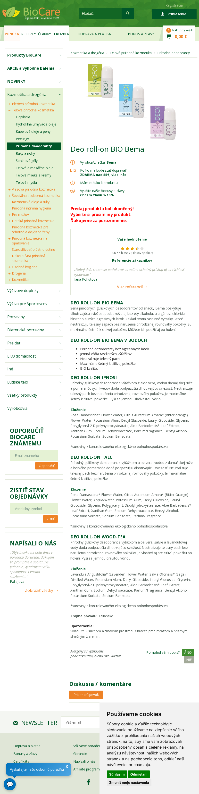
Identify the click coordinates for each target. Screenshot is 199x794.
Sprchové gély (27, 160)
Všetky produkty (22, 395)
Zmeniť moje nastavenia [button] (129, 782)
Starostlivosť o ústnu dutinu (33, 249)
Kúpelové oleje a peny (33, 131)
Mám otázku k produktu (99, 183)
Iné (10, 369)
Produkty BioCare (24, 55)
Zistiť (50, 519)
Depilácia (23, 117)
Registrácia (174, 5)
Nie (189, 659)
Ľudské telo (17, 382)
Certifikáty (21, 761)
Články (44, 34)
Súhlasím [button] (117, 774)
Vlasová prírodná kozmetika (33, 189)
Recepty (28, 34)
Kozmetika (20, 279)
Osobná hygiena (24, 267)
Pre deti (14, 343)
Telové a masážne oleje (34, 168)
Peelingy (22, 138)
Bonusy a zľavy (25, 753)
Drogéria (19, 273)
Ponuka (12, 34)
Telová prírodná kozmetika (33, 110)
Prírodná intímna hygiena (31, 208)
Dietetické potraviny (25, 330)
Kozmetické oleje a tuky (31, 202)
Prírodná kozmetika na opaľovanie (29, 240)
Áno (188, 652)
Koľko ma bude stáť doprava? (103, 170)
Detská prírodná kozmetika (33, 220)
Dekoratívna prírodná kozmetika (28, 258)
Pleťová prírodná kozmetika (33, 103)
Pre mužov (20, 214)
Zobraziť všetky (39, 590)
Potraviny (16, 316)
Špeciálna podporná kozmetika (36, 195)
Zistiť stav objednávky (29, 493)
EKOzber (61, 34)
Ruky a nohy (25, 153)
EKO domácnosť (21, 356)
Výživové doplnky (23, 290)
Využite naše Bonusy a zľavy (102, 192)
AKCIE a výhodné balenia (31, 68)
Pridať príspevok (86, 694)
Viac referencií (130, 287)
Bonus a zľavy (141, 34)
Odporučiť (46, 465)
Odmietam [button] (139, 774)
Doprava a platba (94, 34)
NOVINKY (16, 81)
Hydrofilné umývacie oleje (36, 124)
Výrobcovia (17, 408)
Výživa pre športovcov (27, 303)
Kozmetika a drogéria (26, 94)
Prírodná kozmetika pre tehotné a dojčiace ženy (31, 229)
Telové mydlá (26, 182)
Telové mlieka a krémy (33, 175)
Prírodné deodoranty (34, 146)
